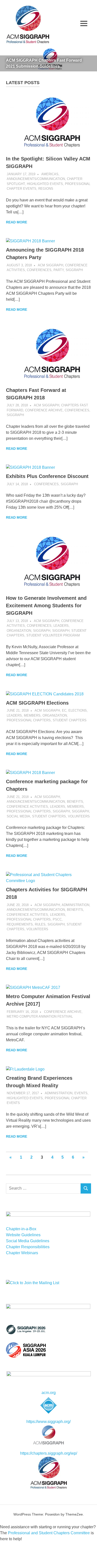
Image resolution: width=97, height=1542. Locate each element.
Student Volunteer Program (53, 635)
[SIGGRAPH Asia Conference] (26, 1356)
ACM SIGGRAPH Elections (37, 703)
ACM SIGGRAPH (50, 265)
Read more (16, 222)
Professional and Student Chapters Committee (49, 1533)
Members (32, 715)
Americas (49, 174)
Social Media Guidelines (27, 1241)
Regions (45, 188)
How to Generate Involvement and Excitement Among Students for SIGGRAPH (46, 605)
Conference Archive (44, 410)
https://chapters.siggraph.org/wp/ (48, 1453)
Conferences (39, 270)
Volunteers (79, 816)
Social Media (18, 816)
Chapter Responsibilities (27, 1247)
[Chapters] (48, 1472)
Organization (19, 630)
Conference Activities (27, 806)
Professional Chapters (29, 720)
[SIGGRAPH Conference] (26, 1333)
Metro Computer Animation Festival (40, 1016)
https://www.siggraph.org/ (48, 1421)
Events (81, 1093)
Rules (40, 924)
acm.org (49, 1392)
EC (64, 710)
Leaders (61, 625)
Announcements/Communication (36, 179)
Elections (77, 710)
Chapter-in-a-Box (21, 1229)
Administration (75, 905)
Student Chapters (70, 720)
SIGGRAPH (74, 270)
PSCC (57, 919)
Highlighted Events (45, 184)
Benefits (75, 801)
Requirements (20, 924)
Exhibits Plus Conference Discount (47, 476)
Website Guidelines (23, 1235)
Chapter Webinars (22, 1253)
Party (58, 270)
